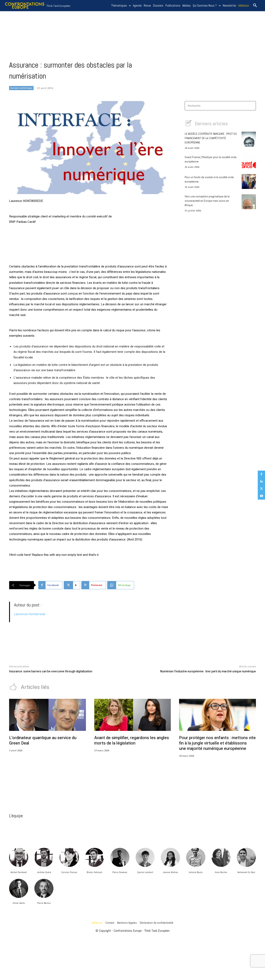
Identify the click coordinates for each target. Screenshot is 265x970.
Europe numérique (21, 88)
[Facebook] (261, 474)
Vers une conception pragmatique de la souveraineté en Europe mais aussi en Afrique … (207, 200)
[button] (255, 6)
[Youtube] (261, 496)
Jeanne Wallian (170, 872)
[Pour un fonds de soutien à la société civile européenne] (249, 181)
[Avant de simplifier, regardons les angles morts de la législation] (132, 715)
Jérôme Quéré (44, 872)
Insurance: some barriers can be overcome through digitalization (50, 671)
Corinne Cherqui (69, 872)
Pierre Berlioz (44, 903)
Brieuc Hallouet (94, 872)
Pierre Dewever (119, 872)
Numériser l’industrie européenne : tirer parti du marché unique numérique (208, 671)
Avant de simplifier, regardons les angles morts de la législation (131, 740)
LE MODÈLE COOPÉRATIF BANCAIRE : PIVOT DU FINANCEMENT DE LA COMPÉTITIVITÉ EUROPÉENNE (211, 138)
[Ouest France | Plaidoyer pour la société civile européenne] (249, 161)
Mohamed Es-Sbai (246, 872)
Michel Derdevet (19, 872)
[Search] (251, 105)
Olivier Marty (19, 903)
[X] (261, 488)
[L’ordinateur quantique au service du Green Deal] (47, 715)
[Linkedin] (261, 481)
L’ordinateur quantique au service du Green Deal (42, 740)
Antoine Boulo (195, 872)
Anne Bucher (221, 872)
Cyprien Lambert (145, 872)
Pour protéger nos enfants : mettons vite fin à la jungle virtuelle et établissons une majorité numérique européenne (217, 743)
